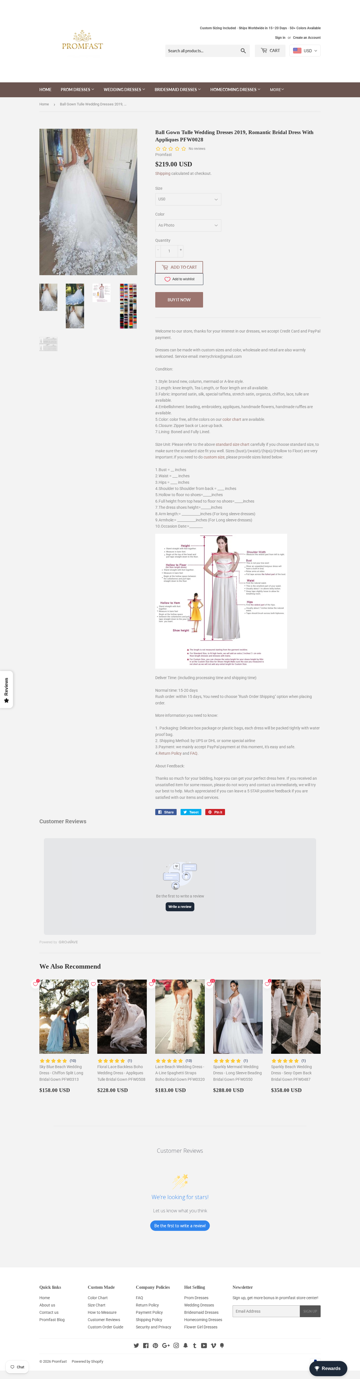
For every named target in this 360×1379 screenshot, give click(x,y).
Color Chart (98, 1298)
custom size (214, 457)
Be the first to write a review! (180, 1225)
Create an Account (307, 38)
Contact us (48, 1312)
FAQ (193, 753)
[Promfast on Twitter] (136, 1346)
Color (160, 214)
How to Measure (102, 1312)
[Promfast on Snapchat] (185, 1346)
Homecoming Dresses (233, 89)
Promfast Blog (52, 1319)
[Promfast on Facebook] (146, 1346)
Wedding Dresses (123, 89)
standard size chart (232, 444)
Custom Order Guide (105, 1327)
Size (158, 188)
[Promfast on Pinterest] (155, 1346)
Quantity (162, 240)
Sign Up (310, 1311)
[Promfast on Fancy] (222, 1346)
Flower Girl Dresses (200, 1327)
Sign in (280, 38)
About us (47, 1305)
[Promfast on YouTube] (204, 1346)
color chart (231, 419)
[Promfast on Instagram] (176, 1346)
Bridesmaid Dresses (176, 89)
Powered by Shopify (87, 1361)
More (275, 89)
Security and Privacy (153, 1327)
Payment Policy (149, 1312)
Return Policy (170, 753)
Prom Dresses (76, 89)
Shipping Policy (149, 1319)
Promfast (59, 1361)
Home (45, 89)
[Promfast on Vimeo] (213, 1346)
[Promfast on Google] (166, 1346)
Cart (274, 50)
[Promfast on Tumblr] (194, 1346)
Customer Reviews (104, 1319)
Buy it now (179, 299)
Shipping (162, 173)
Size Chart (96, 1305)
